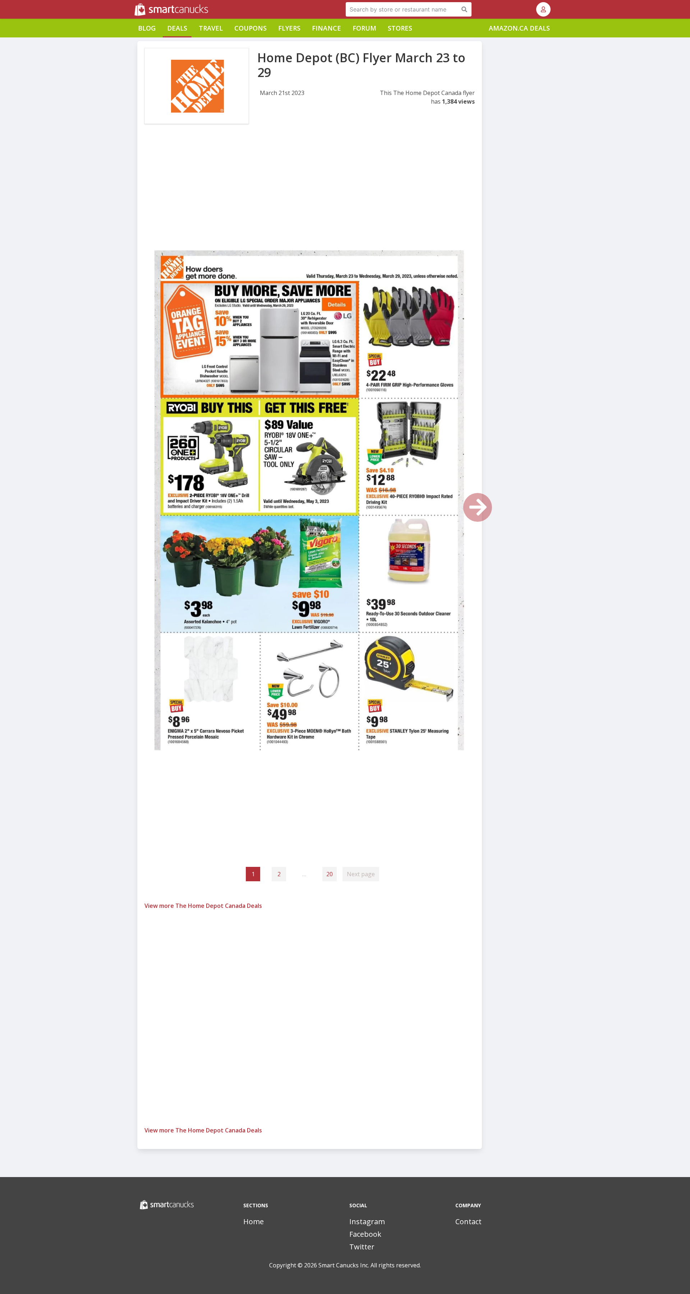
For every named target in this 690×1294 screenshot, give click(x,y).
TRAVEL (211, 28)
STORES (400, 28)
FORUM (364, 28)
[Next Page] (477, 507)
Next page (361, 874)
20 (329, 874)
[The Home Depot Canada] (196, 86)
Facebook (365, 1234)
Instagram (367, 1221)
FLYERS (289, 28)
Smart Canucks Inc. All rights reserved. (369, 1265)
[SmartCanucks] (135, 9)
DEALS (177, 28)
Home (253, 1221)
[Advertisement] (309, 190)
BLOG (147, 28)
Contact (468, 1221)
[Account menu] (543, 9)
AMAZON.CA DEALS (519, 28)
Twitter (361, 1247)
